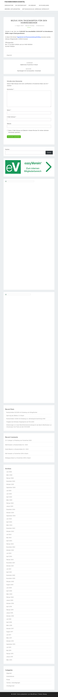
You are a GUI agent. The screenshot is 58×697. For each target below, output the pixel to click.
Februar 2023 (10, 544)
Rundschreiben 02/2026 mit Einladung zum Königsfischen (21, 412)
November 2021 (10, 562)
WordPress (33, 694)
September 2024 (10, 515)
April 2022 (9, 556)
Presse (8, 679)
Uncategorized (10, 686)
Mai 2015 (8, 650)
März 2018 (9, 625)
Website (9, 123)
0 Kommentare (40, 25)
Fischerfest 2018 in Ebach (21, 453)
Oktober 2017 (10, 628)
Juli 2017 (8, 634)
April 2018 (9, 622)
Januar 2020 (9, 600)
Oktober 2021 (10, 566)
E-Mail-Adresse (11, 117)
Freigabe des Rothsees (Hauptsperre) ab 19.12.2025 (20, 421)
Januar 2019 (9, 613)
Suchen (7, 149)
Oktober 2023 (10, 531)
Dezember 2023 (10, 528)
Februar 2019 (9, 609)
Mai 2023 (8, 537)
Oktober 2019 (10, 603)
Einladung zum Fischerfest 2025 (23, 440)
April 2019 (9, 606)
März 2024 (9, 525)
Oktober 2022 (10, 550)
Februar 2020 (10, 597)
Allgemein (9, 55)
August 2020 (9, 584)
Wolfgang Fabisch (10, 458)
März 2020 (9, 594)
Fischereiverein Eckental (15, 2)
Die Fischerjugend (44, 5)
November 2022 (10, 547)
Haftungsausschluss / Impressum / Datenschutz (35, 9)
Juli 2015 (8, 647)
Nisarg (45, 694)
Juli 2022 (8, 553)
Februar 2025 (10, 503)
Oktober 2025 (10, 484)
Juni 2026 (9, 471)
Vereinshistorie (9, 5)
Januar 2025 (9, 506)
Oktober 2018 (10, 616)
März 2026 (9, 475)
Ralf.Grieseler (8, 444)
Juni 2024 (9, 519)
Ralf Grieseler (8, 453)
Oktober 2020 (10, 581)
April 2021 (9, 572)
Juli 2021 (8, 569)
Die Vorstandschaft (20, 5)
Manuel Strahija (29, 25)
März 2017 (9, 638)
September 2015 (10, 644)
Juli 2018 (8, 619)
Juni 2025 (9, 493)
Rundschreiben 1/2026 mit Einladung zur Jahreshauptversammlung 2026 (25, 418)
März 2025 (9, 500)
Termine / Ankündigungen (13, 682)
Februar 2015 (9, 653)
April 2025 (9, 497)
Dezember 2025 (10, 481)
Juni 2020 (9, 587)
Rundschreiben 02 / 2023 (21, 444)
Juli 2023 (8, 534)
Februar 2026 (10, 478)
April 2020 (9, 591)
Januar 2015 (9, 656)
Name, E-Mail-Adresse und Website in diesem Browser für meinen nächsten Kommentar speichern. (28, 131)
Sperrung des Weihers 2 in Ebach (15, 415)
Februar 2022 (10, 559)
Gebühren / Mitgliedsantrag (12, 9)
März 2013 (9, 660)
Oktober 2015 (10, 641)
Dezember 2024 (10, 509)
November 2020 (10, 578)
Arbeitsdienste (10, 676)
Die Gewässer (32, 5)
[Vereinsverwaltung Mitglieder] (29, 167)
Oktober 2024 (10, 512)
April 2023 (9, 540)
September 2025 (10, 487)
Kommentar (10, 89)
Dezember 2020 (10, 575)
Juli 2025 (8, 490)
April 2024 (9, 522)
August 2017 (9, 631)
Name (9, 110)
